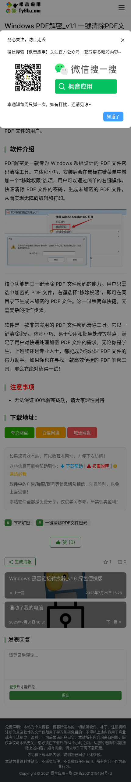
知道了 (113, 116)
